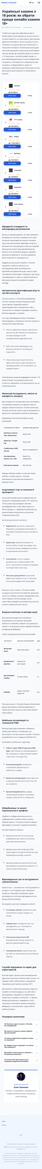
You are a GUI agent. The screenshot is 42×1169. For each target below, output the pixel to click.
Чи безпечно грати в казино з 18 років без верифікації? (21, 1024)
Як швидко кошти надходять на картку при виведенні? (21, 1046)
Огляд (30, 95)
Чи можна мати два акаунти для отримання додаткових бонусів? (21, 1060)
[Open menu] (39, 2)
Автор (4, 1125)
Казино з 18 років (8, 2)
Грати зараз (12, 95)
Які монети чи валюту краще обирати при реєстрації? (21, 1032)
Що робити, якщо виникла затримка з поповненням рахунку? (21, 1053)
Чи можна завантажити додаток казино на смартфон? (21, 1039)
